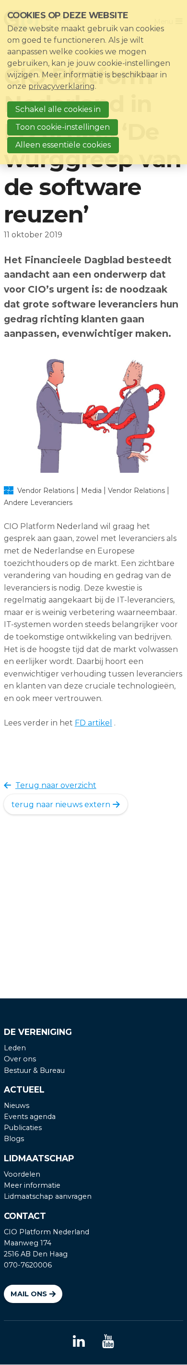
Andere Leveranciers (38, 502)
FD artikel (93, 722)
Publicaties (23, 1127)
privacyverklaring (61, 86)
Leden (15, 1048)
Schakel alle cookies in (58, 109)
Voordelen (22, 1174)
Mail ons (29, 1294)
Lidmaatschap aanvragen (48, 1196)
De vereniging (38, 1032)
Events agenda (30, 1116)
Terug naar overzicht (55, 785)
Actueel (24, 1089)
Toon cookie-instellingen (62, 127)
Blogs (14, 1138)
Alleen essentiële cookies (63, 144)
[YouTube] (108, 1342)
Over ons (20, 1059)
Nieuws (16, 1105)
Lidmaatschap (39, 1158)
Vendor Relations (136, 490)
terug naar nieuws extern (61, 804)
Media (91, 490)
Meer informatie (32, 1185)
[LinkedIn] (79, 1342)
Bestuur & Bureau (34, 1070)
